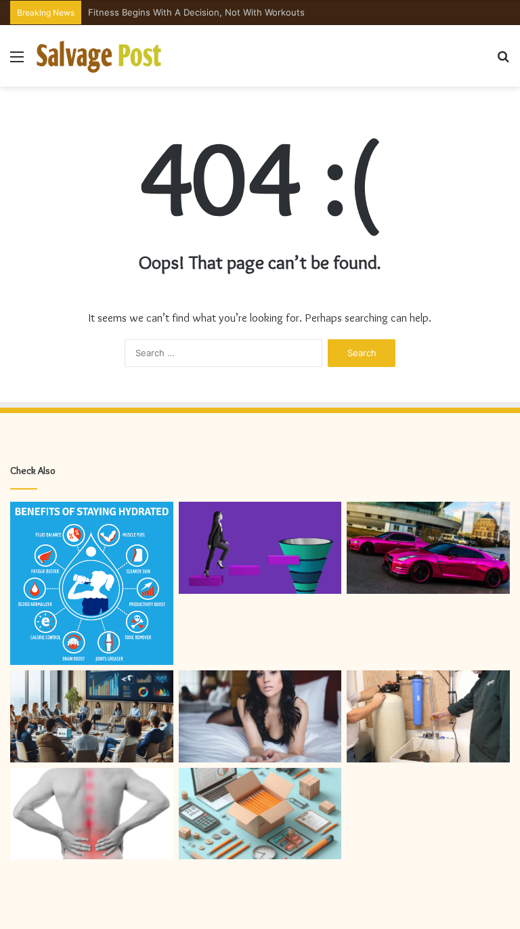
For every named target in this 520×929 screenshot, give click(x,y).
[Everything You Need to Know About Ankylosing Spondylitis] (91, 814)
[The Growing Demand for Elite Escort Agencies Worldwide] (260, 716)
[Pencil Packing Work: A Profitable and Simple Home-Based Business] (260, 814)
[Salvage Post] (99, 56)
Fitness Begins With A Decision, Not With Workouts (196, 12)
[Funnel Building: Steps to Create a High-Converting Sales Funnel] (260, 548)
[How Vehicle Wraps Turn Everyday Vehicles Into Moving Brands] (428, 548)
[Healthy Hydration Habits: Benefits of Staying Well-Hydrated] (91, 583)
